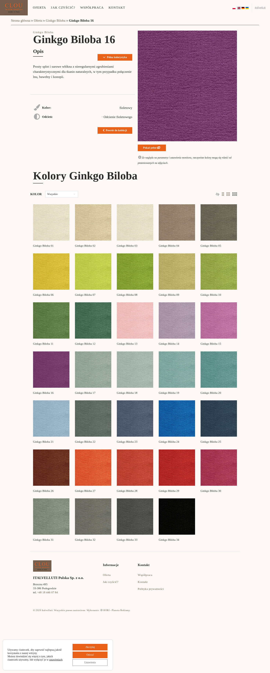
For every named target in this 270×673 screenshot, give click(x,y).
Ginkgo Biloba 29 (169, 490)
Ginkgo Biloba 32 (85, 539)
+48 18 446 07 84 (47, 592)
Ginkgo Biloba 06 (43, 294)
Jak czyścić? (63, 7)
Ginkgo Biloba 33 (127, 539)
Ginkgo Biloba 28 (127, 490)
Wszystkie (52, 194)
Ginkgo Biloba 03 (127, 245)
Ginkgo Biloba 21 (43, 441)
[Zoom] (187, 86)
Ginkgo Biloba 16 (43, 392)
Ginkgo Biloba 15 (211, 343)
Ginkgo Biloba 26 (43, 490)
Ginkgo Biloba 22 (85, 441)
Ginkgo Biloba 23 (127, 441)
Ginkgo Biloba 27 (85, 490)
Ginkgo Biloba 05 (211, 245)
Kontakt (117, 7)
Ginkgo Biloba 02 (85, 245)
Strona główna (20, 20)
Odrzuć (90, 654)
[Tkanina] (51, 222)
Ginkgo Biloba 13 (127, 343)
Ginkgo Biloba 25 (211, 441)
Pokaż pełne (150, 147)
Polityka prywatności (151, 588)
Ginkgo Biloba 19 (169, 392)
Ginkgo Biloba (55, 20)
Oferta (39, 7)
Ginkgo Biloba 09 (169, 294)
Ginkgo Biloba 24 (169, 441)
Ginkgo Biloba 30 (211, 490)
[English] (239, 8)
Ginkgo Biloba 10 (211, 294)
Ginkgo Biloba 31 (43, 539)
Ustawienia (90, 662)
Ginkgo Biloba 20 (211, 392)
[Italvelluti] (260, 7)
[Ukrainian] (247, 8)
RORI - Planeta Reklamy (116, 610)
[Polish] (234, 8)
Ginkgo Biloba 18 (127, 392)
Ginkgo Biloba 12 (85, 343)
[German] (243, 8)
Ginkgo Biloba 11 (43, 343)
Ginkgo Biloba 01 (43, 245)
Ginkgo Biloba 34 (169, 539)
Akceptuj (90, 647)
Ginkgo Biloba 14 (169, 343)
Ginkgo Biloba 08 (127, 294)
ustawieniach (55, 659)
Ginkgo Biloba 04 (169, 245)
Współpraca (92, 7)
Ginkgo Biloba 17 (85, 392)
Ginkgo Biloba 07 (85, 294)
